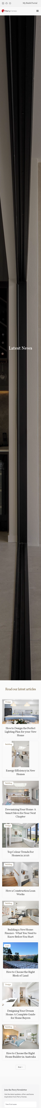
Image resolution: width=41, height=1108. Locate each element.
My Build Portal (30, 3)
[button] (37, 11)
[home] (9, 11)
